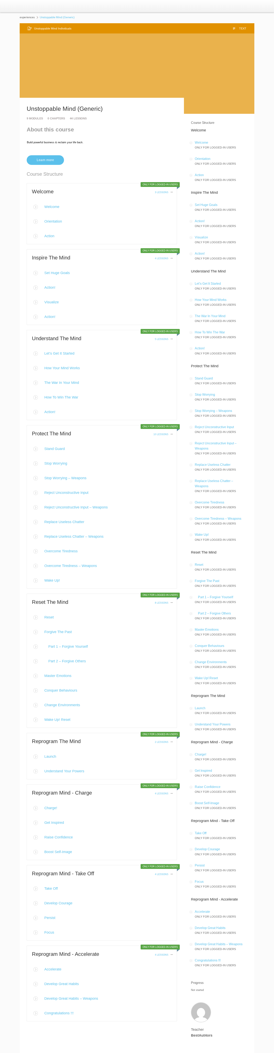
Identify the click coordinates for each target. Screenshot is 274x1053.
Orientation (53, 221)
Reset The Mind (50, 602)
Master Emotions (57, 676)
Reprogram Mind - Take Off (63, 873)
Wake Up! (52, 580)
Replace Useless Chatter (64, 522)
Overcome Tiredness (61, 551)
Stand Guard (54, 449)
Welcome (43, 192)
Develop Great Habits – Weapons (71, 999)
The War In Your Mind (61, 383)
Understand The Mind (56, 338)
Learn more (45, 160)
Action (49, 236)
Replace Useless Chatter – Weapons (74, 537)
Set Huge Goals (57, 273)
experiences (27, 17)
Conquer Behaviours (60, 690)
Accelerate (52, 969)
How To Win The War (61, 397)
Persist (49, 918)
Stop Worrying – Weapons (65, 478)
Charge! (50, 808)
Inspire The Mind (51, 258)
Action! (49, 287)
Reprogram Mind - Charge (62, 793)
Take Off (51, 889)
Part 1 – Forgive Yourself (66, 647)
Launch (50, 756)
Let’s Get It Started (59, 353)
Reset (49, 617)
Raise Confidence (58, 837)
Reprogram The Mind (56, 741)
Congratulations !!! (59, 1013)
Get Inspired (54, 823)
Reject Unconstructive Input (66, 493)
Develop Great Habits (61, 984)
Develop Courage (58, 903)
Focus (49, 932)
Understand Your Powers (64, 771)
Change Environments (62, 705)
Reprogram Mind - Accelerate (65, 954)
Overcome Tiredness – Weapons (70, 566)
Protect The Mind (51, 434)
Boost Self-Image (58, 852)
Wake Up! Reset (57, 720)
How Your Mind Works (62, 368)
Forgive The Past (58, 632)
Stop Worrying (55, 463)
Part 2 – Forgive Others (65, 661)
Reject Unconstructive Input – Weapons (76, 507)
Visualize (51, 302)
